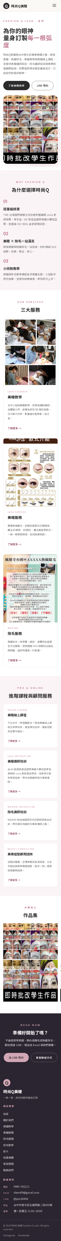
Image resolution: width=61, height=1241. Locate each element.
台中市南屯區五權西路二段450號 (33, 1205)
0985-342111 (22, 1186)
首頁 (5, 1114)
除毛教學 (8, 1145)
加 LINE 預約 (16, 1057)
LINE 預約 (42, 85)
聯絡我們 (8, 1170)
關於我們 (8, 1120)
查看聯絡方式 (44, 1057)
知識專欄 (8, 1157)
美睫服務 (8, 1132)
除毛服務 (8, 1139)
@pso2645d (21, 1199)
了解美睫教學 (16, 85)
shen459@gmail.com (26, 1192)
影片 (5, 1151)
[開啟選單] (54, 5)
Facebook (24, 1235)
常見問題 (8, 1164)
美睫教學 (8, 1126)
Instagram (9, 1235)
